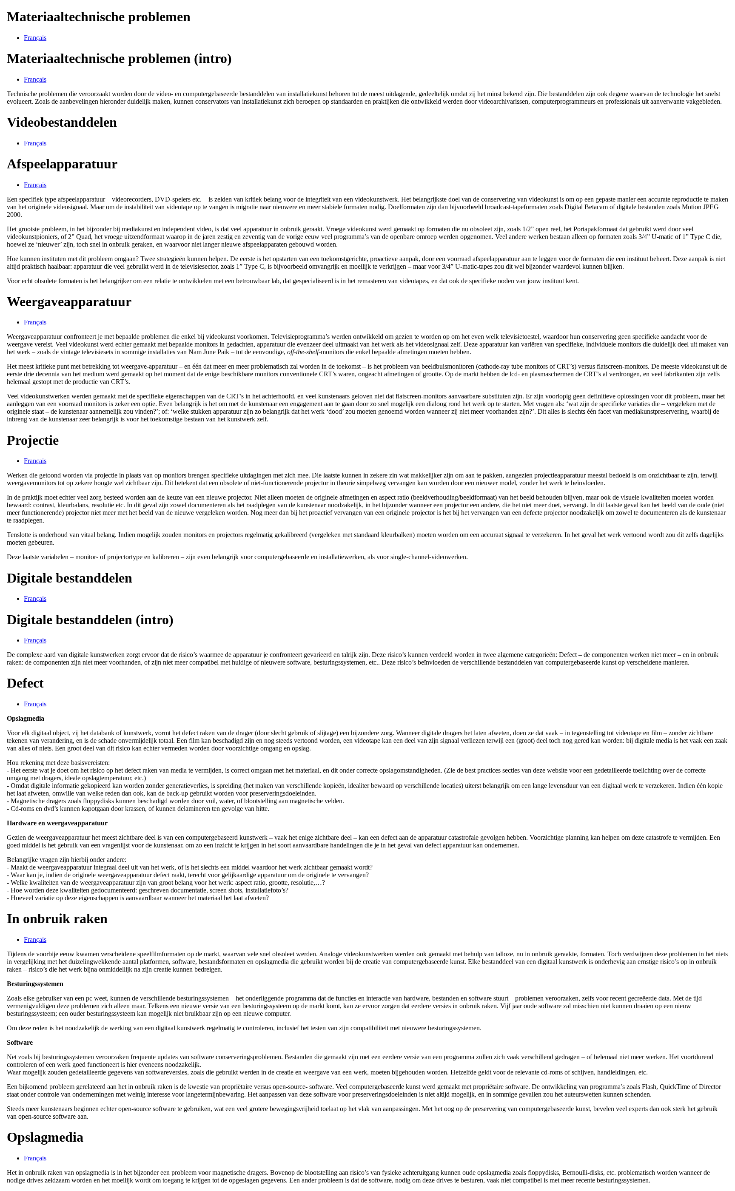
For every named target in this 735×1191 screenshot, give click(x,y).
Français (35, 37)
